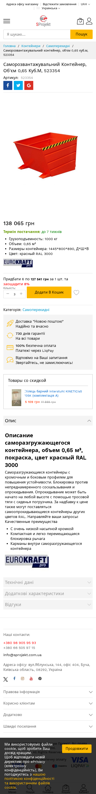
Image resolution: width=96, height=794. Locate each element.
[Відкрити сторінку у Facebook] (14, 679)
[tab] (48, 421)
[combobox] (36, 34)
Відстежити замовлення (59, 4)
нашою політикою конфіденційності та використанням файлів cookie (29, 781)
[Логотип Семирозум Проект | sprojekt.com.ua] (43, 21)
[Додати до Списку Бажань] (76, 292)
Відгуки (13, 604)
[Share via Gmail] (28, 85)
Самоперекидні (58, 46)
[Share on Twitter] (18, 85)
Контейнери (31, 46)
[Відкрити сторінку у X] (5, 679)
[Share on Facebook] (7, 85)
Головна (10, 46)
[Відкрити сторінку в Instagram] (22, 679)
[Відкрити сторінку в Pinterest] (40, 679)
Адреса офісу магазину (22, 4)
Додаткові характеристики (34, 593)
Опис (10, 420)
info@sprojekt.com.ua (22, 655)
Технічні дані (19, 582)
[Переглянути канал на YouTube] (31, 679)
